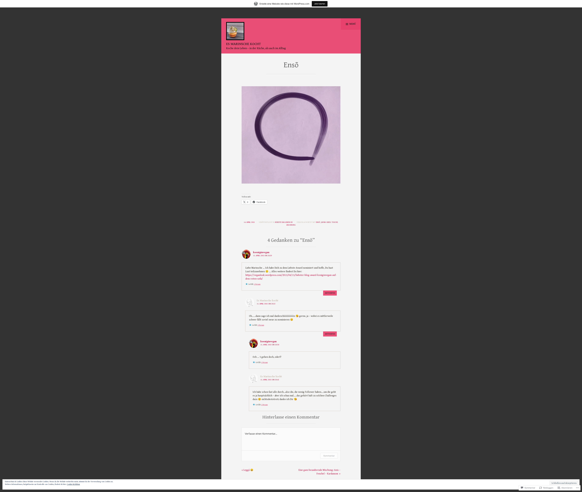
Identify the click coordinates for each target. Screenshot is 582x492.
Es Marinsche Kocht (243, 44)
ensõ (318, 222)
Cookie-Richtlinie (73, 484)
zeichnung (291, 225)
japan (323, 222)
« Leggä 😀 (247, 470)
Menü (352, 24)
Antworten (330, 293)
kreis (329, 222)
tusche (335, 222)
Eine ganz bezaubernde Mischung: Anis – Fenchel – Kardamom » (319, 472)
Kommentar (329, 455)
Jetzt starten (319, 4)
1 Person (257, 284)
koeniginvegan (261, 252)
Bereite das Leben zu (284, 222)
